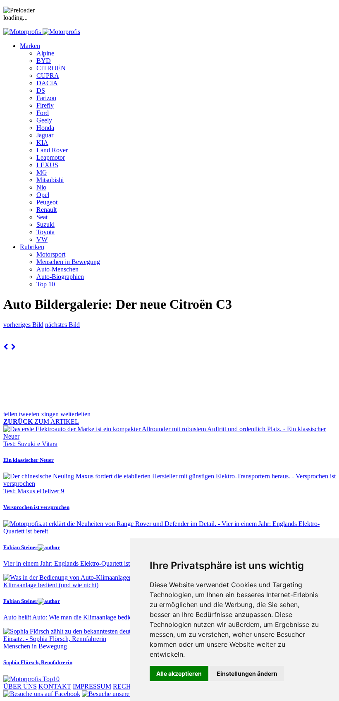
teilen (11, 414)
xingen (50, 414)
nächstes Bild (62, 324)
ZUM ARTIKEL (41, 421)
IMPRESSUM (92, 686)
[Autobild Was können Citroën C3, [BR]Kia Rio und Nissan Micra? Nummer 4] (13, 346)
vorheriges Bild (23, 324)
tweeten (30, 414)
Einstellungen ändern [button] (247, 673)
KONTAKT (54, 686)
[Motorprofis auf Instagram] (126, 693)
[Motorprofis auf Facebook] (41, 693)
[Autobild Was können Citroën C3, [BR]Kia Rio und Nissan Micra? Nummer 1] (5, 346)
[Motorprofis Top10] (31, 678)
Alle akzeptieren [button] (179, 673)
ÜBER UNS (20, 686)
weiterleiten (75, 414)
